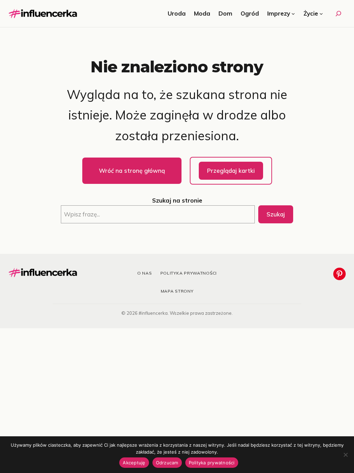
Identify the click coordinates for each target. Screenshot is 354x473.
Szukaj (276, 214)
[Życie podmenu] (321, 13)
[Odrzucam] (345, 454)
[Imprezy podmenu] (293, 13)
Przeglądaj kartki (231, 170)
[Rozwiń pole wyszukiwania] (338, 13)
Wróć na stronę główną (132, 170)
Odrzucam (167, 462)
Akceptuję (134, 462)
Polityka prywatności (188, 273)
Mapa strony (177, 291)
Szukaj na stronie (177, 200)
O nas (144, 273)
